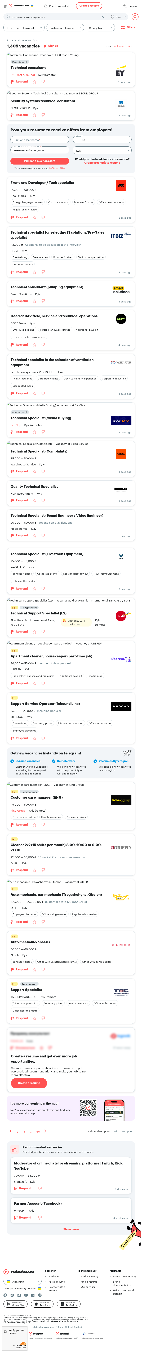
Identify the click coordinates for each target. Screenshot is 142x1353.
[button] (15, 1304)
